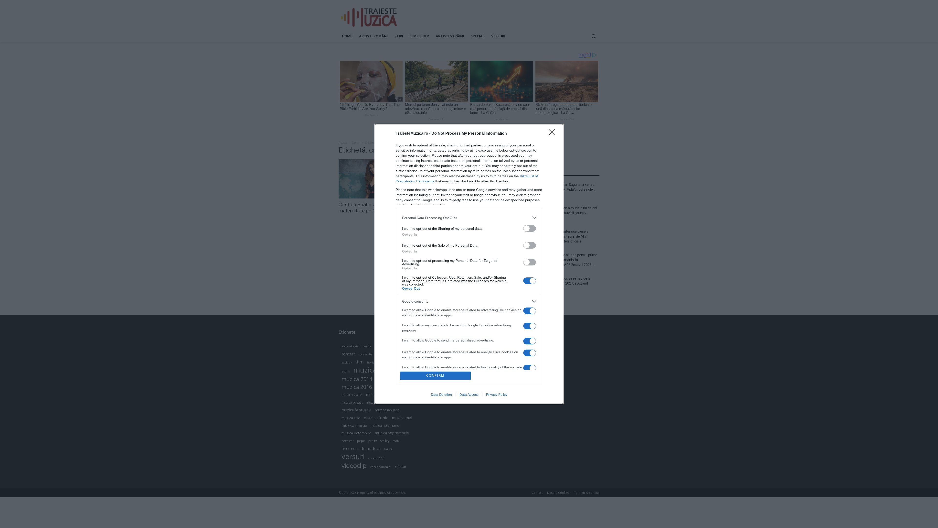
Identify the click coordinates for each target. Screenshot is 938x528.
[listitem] (469, 217)
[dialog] (469, 264)
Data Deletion (441, 394)
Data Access (469, 394)
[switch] (529, 228)
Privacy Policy (496, 394)
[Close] (553, 133)
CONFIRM (435, 375)
